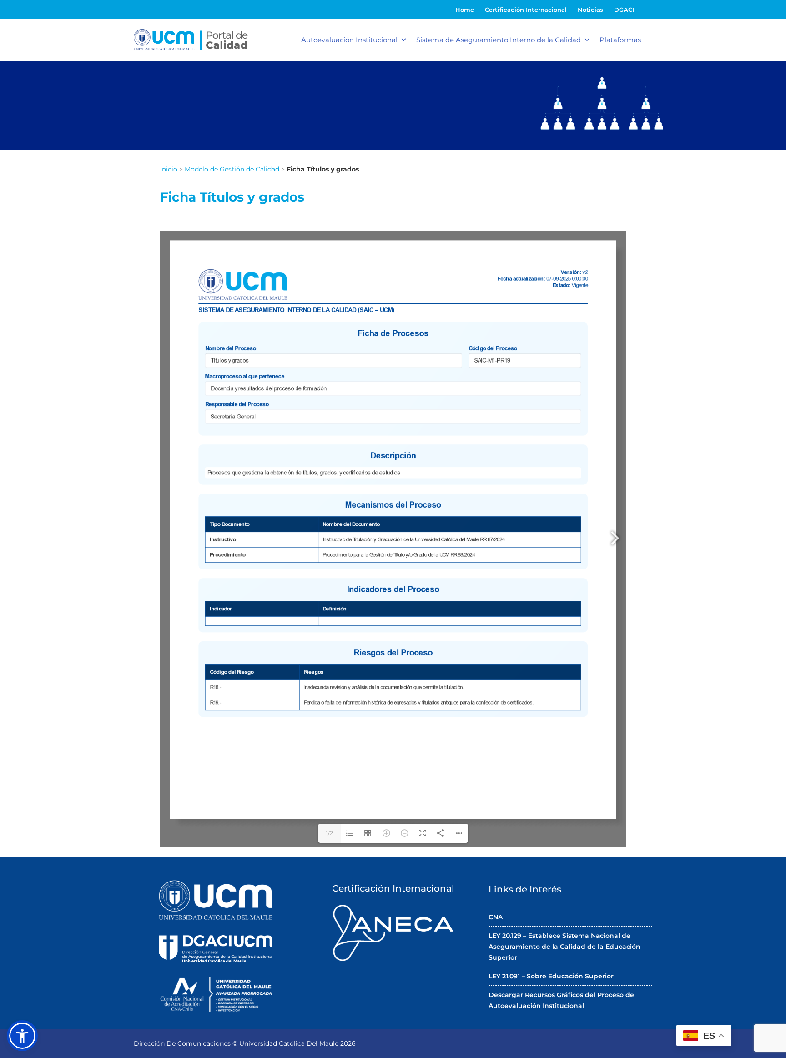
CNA (496, 917)
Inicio (168, 169)
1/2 (329, 833)
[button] (22, 1036)
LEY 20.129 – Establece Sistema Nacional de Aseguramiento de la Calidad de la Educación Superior (564, 947)
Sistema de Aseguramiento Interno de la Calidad (498, 39)
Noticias (590, 9)
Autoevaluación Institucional (349, 39)
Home (464, 9)
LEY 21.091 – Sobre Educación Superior (551, 976)
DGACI (624, 9)
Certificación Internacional (526, 9)
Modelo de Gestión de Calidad (232, 169)
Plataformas (620, 39)
